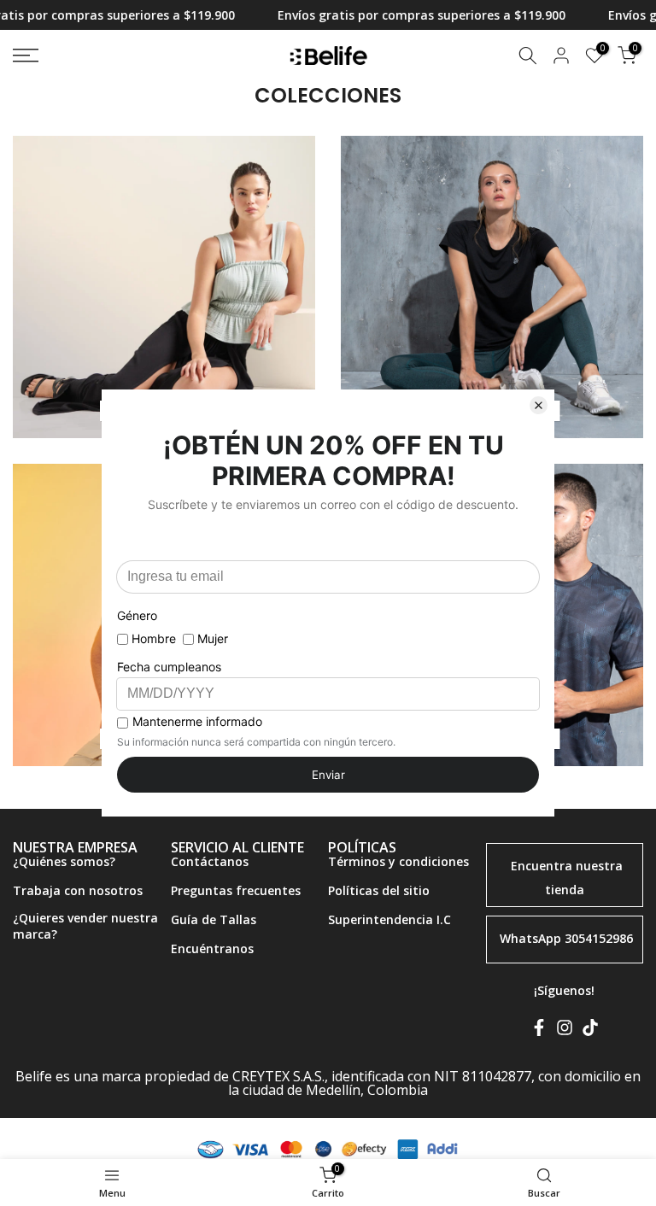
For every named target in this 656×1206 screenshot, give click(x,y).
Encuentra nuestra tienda (567, 878)
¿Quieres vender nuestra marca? (85, 926)
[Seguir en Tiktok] (590, 1031)
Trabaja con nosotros (78, 890)
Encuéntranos (212, 948)
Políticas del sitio (379, 890)
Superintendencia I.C (389, 919)
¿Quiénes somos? (64, 861)
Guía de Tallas (213, 919)
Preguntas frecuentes (236, 890)
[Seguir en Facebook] (539, 1031)
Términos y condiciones (398, 861)
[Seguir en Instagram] (564, 1031)
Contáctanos (210, 861)
